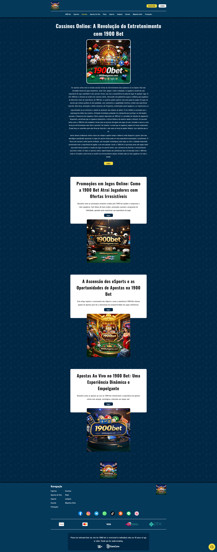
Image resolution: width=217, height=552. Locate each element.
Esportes (76, 14)
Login (162, 6)
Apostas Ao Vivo (95, 14)
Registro (151, 6)
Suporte (111, 14)
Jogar (108, 215)
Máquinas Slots (137, 14)
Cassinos (84, 14)
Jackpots (119, 14)
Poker (105, 14)
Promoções (148, 14)
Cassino (127, 14)
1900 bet (68, 14)
